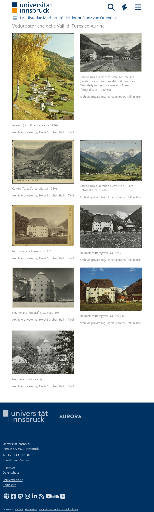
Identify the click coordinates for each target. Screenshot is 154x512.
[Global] (124, 7)
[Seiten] (138, 7)
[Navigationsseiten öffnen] (14, 18)
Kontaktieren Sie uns (16, 460)
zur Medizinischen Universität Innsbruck (58, 509)
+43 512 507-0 (23, 455)
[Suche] (111, 7)
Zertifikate (9, 485)
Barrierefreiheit (13, 480)
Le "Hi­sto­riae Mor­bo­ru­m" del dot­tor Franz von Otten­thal (68, 17)
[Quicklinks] (124, 7)
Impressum (10, 467)
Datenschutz (11, 472)
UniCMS (19, 509)
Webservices (31, 509)
